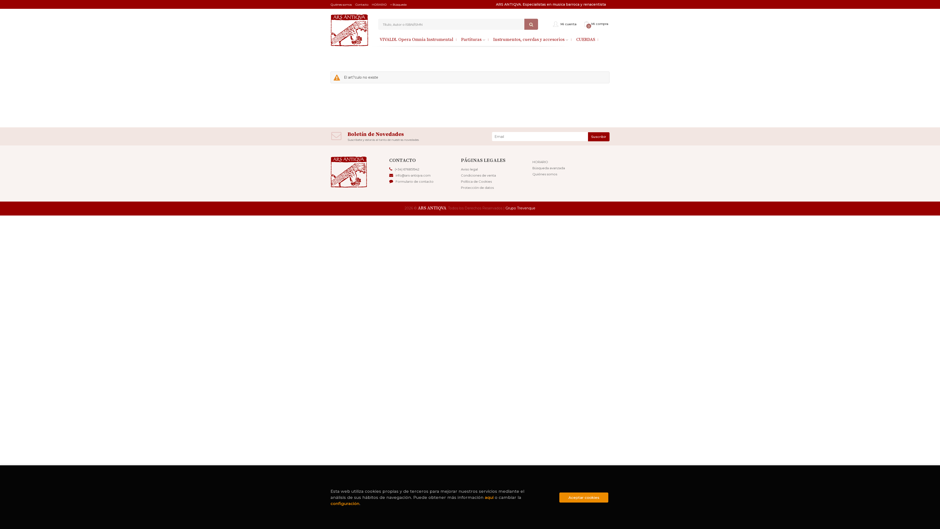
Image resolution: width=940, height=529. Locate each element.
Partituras (471, 39)
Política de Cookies (476, 181)
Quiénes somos (341, 4)
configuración (344, 503)
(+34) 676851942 (407, 169)
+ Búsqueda (398, 4)
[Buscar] (531, 24)
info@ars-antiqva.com (413, 175)
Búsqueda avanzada (548, 168)
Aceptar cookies (583, 497)
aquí (489, 497)
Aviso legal (469, 169)
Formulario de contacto (415, 181)
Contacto (361, 4)
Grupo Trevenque (520, 208)
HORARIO (379, 4)
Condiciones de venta (478, 175)
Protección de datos (477, 188)
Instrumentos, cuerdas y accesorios (529, 39)
